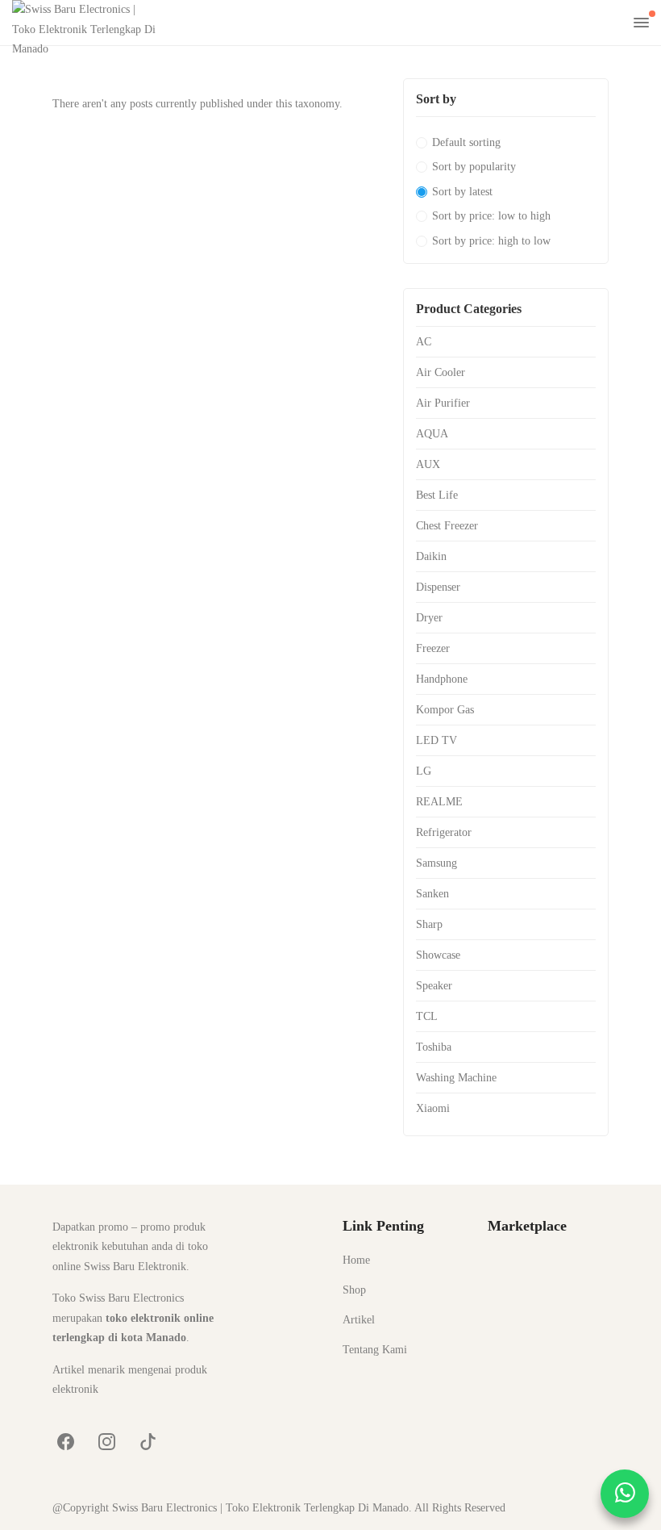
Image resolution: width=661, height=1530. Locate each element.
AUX (428, 464)
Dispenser (438, 587)
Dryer (429, 618)
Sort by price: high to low (491, 241)
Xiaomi (433, 1108)
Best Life (437, 495)
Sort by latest (462, 192)
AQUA (432, 434)
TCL (427, 1016)
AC (423, 342)
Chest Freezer (447, 526)
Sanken (432, 894)
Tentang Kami (375, 1350)
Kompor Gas (445, 710)
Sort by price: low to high (491, 216)
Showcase (438, 955)
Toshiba (433, 1047)
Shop (354, 1290)
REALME (439, 802)
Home (356, 1260)
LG (423, 771)
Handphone (442, 679)
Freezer (433, 648)
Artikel (359, 1320)
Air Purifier (443, 403)
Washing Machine (456, 1078)
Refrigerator (444, 832)
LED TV (436, 740)
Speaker (434, 986)
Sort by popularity (474, 167)
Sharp (429, 924)
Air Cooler (440, 372)
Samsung (436, 863)
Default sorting (466, 142)
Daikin (431, 556)
